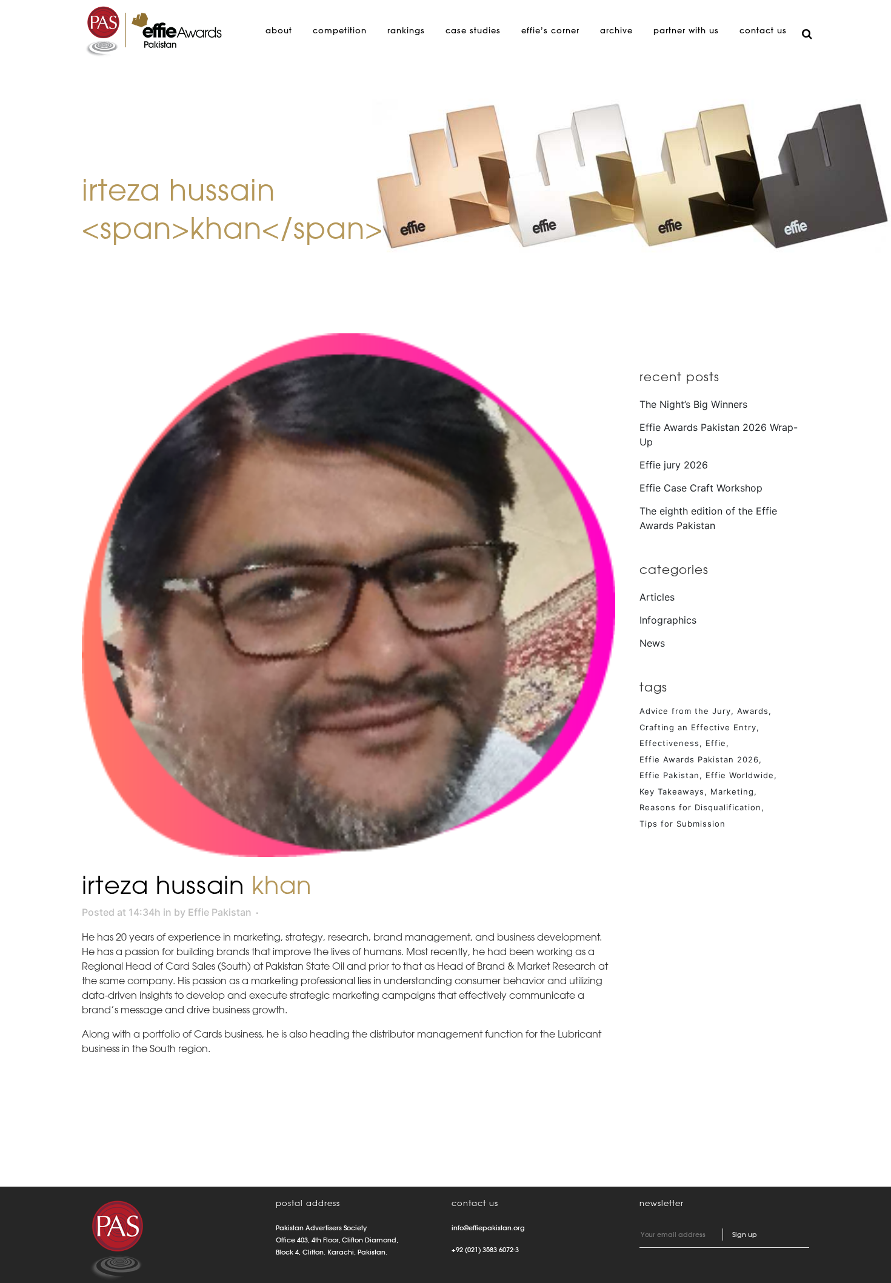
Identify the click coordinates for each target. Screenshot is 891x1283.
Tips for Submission (682, 823)
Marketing (732, 791)
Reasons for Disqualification (700, 807)
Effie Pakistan (220, 912)
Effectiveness (669, 743)
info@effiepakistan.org (488, 1228)
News (652, 643)
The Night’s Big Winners (693, 404)
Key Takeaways (671, 791)
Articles (657, 597)
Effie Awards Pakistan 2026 (699, 759)
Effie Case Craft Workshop (701, 488)
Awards (753, 711)
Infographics (667, 620)
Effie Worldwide (740, 775)
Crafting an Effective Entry (697, 727)
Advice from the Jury (685, 711)
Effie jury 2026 (673, 465)
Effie (716, 743)
